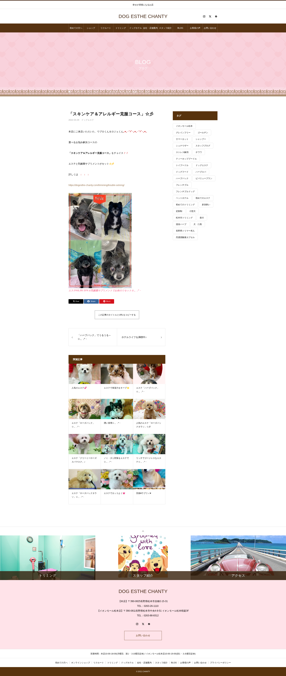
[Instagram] (204, 16)
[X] (210, 16)
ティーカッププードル (186, 159)
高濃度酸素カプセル (185, 237)
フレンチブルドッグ (185, 191)
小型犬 (192, 211)
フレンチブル (182, 185)
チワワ (199, 152)
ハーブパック (182, 178)
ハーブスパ (201, 172)
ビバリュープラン (204, 178)
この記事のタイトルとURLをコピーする (117, 315)
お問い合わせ (210, 28)
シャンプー (201, 139)
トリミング (120, 28)
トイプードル (182, 165)
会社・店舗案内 (150, 28)
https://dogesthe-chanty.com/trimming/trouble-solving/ (96, 185)
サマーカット (182, 139)
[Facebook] (215, 16)
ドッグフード (182, 172)
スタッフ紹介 (165, 28)
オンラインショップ (80, 662)
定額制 (179, 211)
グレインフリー (183, 132)
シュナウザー (182, 145)
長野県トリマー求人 (185, 231)
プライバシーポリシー (220, 662)
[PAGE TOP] (143, 531)
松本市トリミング (184, 217)
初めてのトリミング (185, 204)
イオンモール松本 (184, 126)
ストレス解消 (182, 152)
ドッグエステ (87, 120)
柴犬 (202, 217)
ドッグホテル (135, 28)
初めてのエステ (203, 198)
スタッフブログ (203, 145)
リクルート (106, 28)
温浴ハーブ (181, 224)
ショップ (91, 28)
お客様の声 (195, 28)
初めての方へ (76, 28)
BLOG (180, 28)
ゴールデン (203, 132)
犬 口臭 (197, 224)
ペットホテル (182, 198)
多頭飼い (206, 204)
